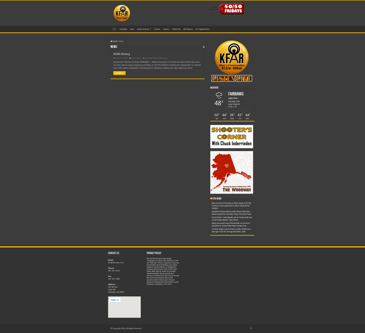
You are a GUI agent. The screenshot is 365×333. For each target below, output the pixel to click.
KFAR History (121, 54)
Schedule (123, 29)
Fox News (217, 198)
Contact (157, 29)
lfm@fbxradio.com (116, 263)
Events (133, 58)
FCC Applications (202, 29)
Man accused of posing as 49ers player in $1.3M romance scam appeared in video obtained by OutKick (231, 205)
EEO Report (188, 29)
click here (167, 284)
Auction (166, 29)
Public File (176, 29)
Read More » (119, 73)
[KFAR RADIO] (131, 12)
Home (114, 29)
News (139, 58)
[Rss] (251, 328)
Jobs (132, 29)
